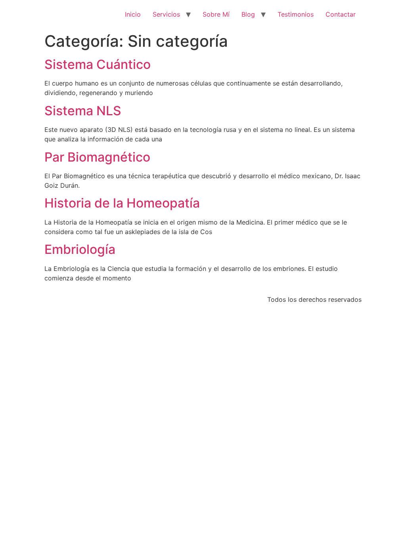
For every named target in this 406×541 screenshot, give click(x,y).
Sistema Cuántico (97, 64)
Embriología (79, 249)
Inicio (133, 14)
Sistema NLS (82, 110)
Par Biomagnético (97, 157)
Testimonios (296, 14)
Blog (248, 14)
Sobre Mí (216, 14)
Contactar (341, 14)
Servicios (166, 14)
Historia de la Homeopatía (122, 203)
